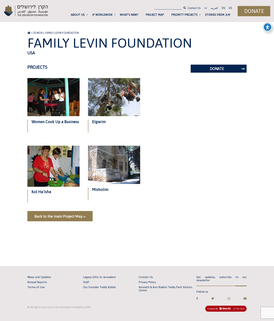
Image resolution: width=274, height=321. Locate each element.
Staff (86, 282)
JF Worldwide (102, 14)
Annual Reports (37, 282)
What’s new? (129, 14)
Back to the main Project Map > (60, 216)
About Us (78, 14)
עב (205, 8)
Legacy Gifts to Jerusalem (99, 277)
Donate (254, 11)
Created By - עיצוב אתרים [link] (225, 308)
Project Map (155, 14)
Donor (37, 32)
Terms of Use (36, 287)
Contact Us (194, 8)
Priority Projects (184, 14)
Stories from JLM (217, 14)
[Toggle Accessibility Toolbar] (267, 27)
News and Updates (39, 277)
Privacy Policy (147, 282)
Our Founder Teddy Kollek (99, 287)
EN (223, 8)
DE (230, 8)
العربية (214, 8)
